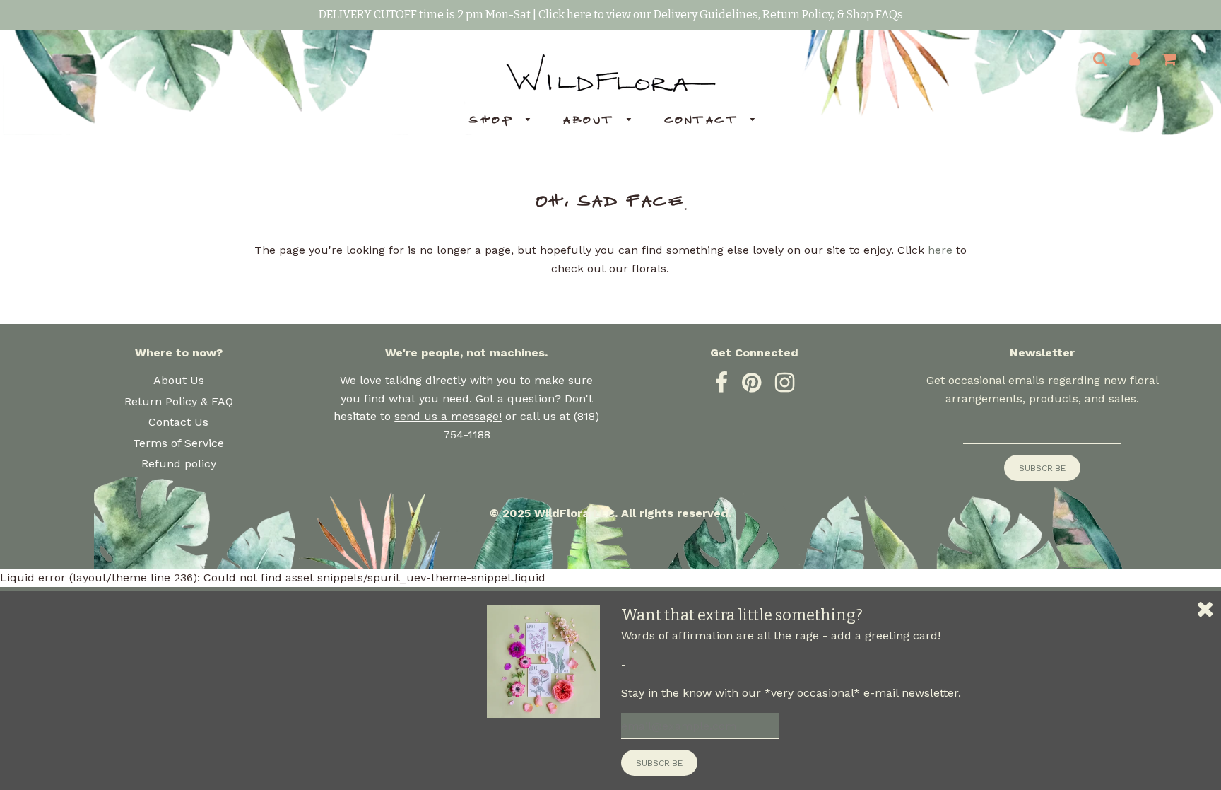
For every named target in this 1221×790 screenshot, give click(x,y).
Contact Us (178, 422)
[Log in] (1134, 58)
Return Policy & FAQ (178, 401)
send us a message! (448, 416)
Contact (703, 119)
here (940, 250)
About (591, 119)
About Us (178, 380)
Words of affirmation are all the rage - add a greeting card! (780, 635)
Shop (493, 119)
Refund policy (178, 463)
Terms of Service (178, 443)
